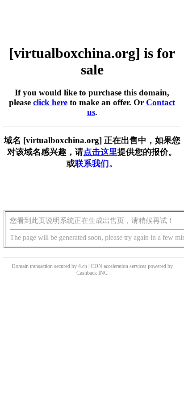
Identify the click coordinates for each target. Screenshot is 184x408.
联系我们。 (96, 163)
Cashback (86, 273)
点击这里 (100, 152)
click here (50, 102)
